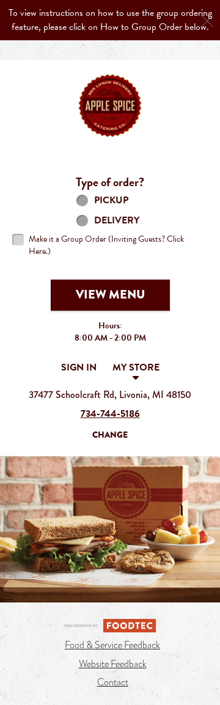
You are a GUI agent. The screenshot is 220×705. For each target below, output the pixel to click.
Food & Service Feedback (112, 645)
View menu (110, 294)
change (110, 434)
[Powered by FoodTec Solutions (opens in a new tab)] (110, 624)
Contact (112, 682)
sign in (79, 367)
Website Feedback (113, 664)
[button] (110, 106)
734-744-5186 (110, 414)
